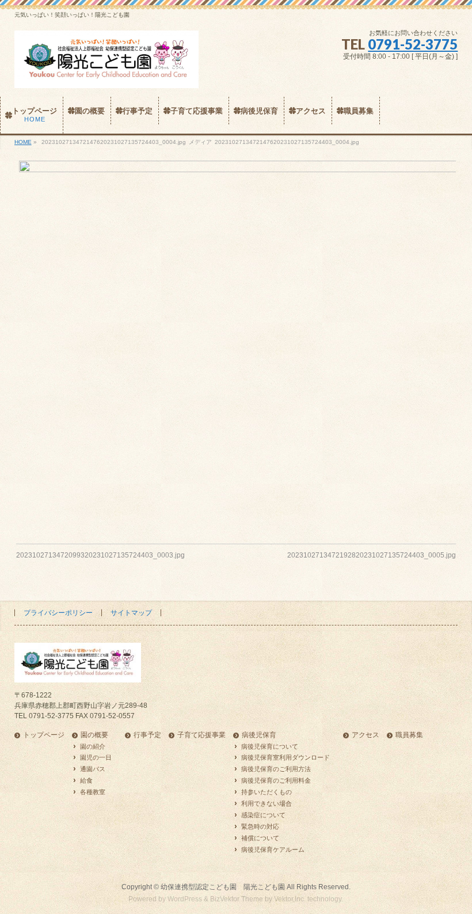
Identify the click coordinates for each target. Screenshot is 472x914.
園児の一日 (96, 757)
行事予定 (147, 735)
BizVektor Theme (236, 899)
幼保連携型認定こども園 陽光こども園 (223, 887)
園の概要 (94, 735)
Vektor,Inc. (290, 899)
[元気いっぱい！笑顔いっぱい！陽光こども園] (106, 75)
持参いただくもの (266, 791)
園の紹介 (92, 746)
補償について (260, 838)
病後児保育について (269, 746)
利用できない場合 (266, 803)
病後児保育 (259, 735)
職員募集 (409, 735)
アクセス (365, 735)
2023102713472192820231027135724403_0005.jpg (371, 555)
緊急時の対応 (260, 826)
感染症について (263, 814)
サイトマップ (131, 612)
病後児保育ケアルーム (272, 849)
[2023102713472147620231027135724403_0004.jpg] (235, 343)
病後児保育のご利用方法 (276, 768)
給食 (86, 780)
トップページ (43, 735)
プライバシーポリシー (58, 612)
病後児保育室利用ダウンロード (285, 757)
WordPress (185, 899)
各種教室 (92, 791)
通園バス (92, 768)
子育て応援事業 (201, 735)
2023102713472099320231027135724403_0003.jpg (100, 555)
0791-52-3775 (413, 44)
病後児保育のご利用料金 (276, 780)
